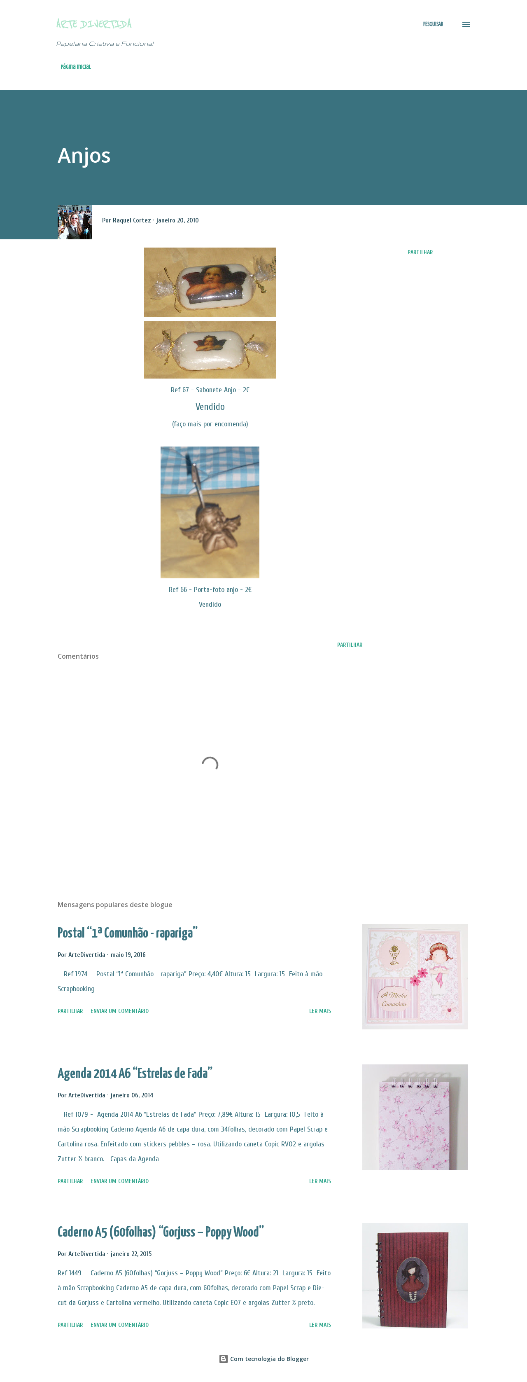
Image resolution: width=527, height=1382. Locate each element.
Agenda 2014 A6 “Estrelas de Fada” (135, 1074)
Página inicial (76, 67)
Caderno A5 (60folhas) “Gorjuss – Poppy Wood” (161, 1232)
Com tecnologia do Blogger (269, 1359)
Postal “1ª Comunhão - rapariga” (128, 933)
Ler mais (320, 1011)
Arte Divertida (94, 24)
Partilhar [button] (420, 252)
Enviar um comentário (120, 1011)
